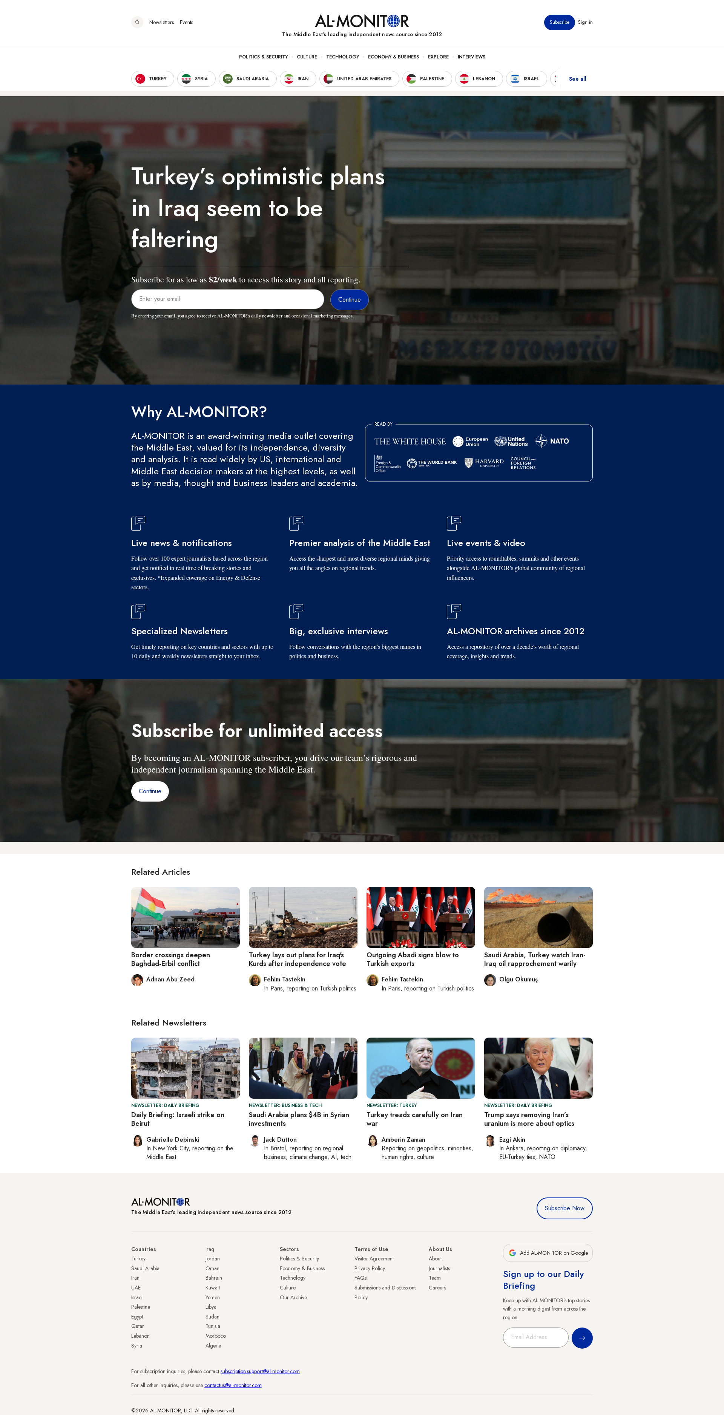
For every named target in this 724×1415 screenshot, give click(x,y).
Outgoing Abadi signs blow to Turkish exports (413, 959)
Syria (136, 1345)
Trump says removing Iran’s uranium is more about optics (529, 1119)
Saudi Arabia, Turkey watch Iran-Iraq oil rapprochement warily (535, 959)
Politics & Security (263, 57)
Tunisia (213, 1326)
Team (435, 1278)
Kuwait (213, 1287)
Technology (342, 57)
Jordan (213, 1258)
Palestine (140, 1307)
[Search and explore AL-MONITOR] (137, 22)
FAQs (360, 1278)
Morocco (216, 1336)
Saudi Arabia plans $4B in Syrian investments (299, 1119)
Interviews (471, 57)
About (435, 1258)
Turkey (138, 1258)
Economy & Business (393, 57)
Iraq (210, 1249)
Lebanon (140, 1336)
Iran (135, 1278)
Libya (211, 1307)
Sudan (212, 1316)
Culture (307, 57)
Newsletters (161, 22)
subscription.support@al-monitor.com (260, 1371)
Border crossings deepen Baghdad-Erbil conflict (170, 959)
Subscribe (559, 22)
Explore (438, 57)
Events (186, 22)
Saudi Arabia (145, 1268)
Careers (437, 1287)
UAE (136, 1287)
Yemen (213, 1297)
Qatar (137, 1326)
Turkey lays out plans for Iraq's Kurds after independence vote (297, 959)
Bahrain (214, 1278)
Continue (150, 791)
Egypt (137, 1316)
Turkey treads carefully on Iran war (415, 1119)
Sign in (585, 22)
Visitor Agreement (374, 1258)
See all (577, 79)
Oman (212, 1268)
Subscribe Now (564, 1208)
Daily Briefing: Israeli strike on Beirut (177, 1119)
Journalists (439, 1268)
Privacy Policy (369, 1268)
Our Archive (293, 1297)
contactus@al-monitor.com (233, 1385)
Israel (137, 1297)
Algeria (213, 1345)
